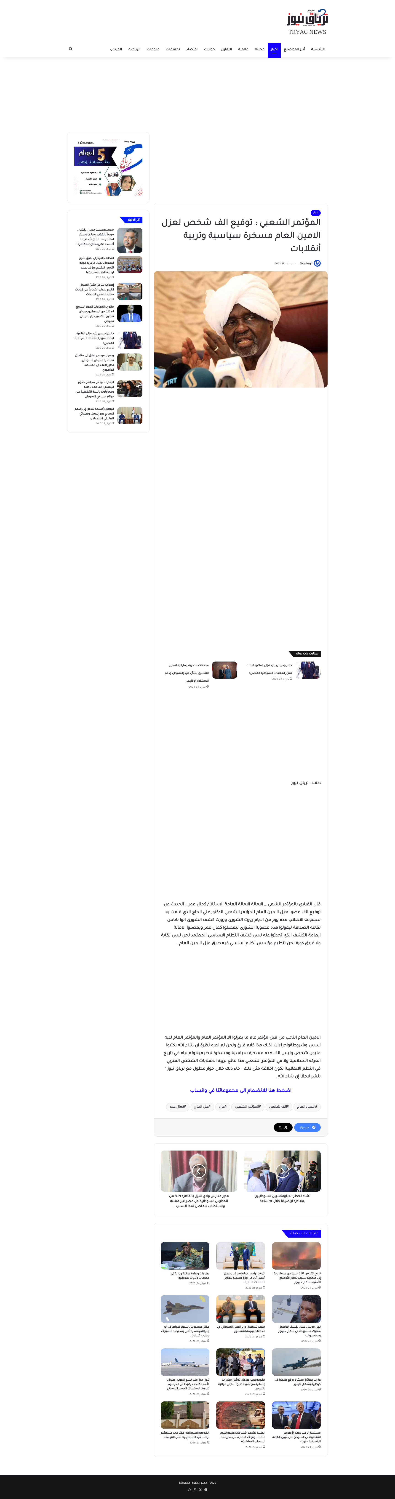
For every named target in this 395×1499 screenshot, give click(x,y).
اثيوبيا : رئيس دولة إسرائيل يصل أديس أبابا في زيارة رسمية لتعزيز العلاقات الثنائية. (244, 1278)
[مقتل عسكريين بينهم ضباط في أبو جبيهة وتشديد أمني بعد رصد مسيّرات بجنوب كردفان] (185, 1309)
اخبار (274, 50)
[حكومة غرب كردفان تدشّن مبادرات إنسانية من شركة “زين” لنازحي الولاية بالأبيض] (240, 1362)
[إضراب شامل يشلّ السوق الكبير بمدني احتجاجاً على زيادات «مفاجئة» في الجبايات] (129, 291)
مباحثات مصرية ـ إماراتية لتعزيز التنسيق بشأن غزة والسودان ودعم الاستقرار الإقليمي (187, 673)
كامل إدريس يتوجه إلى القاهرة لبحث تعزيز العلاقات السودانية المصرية (94, 338)
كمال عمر (177, 1107)
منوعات (153, 50)
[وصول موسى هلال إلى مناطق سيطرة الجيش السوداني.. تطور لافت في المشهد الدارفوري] (129, 362)
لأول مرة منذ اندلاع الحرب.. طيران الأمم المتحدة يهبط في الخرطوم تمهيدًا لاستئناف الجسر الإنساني (188, 1384)
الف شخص (278, 1107)
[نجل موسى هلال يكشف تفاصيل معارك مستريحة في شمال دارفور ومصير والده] (296, 1309)
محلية (259, 50)
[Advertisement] (197, 93)
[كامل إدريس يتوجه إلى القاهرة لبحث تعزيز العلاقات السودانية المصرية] (307, 670)
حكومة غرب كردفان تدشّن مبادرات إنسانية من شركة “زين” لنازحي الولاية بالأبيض (241, 1384)
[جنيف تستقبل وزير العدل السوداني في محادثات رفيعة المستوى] (240, 1309)
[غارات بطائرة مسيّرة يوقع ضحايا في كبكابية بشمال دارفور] (296, 1362)
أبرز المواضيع (294, 50)
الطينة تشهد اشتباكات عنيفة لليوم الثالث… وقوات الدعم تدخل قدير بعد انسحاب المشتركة (242, 1437)
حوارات (209, 50)
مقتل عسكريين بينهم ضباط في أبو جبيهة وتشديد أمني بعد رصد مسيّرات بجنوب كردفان (185, 1331)
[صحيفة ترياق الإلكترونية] (307, 21)
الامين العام (306, 1107)
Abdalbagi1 (306, 264)
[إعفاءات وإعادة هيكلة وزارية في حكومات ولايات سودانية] (185, 1256)
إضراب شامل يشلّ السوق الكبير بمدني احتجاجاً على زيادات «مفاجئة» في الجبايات (94, 290)
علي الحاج (201, 1107)
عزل (222, 1107)
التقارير (226, 50)
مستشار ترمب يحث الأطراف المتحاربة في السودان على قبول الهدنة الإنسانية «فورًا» (296, 1437)
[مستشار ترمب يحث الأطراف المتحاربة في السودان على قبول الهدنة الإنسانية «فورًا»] (296, 1415)
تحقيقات (173, 50)
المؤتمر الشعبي (247, 1107)
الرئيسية (318, 50)
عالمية (243, 50)
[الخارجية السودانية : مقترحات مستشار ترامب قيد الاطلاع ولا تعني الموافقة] (185, 1415)
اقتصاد (192, 50)
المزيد (117, 50)
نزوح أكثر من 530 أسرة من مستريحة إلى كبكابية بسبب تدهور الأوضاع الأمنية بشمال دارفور (297, 1278)
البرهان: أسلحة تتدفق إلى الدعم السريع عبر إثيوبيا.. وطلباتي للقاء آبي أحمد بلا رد (94, 414)
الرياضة (134, 50)
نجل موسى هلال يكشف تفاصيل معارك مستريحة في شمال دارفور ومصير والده (300, 1331)
